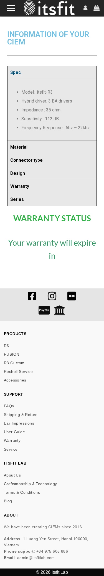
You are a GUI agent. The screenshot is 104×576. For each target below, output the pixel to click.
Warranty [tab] (19, 186)
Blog (8, 501)
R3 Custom (14, 363)
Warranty (12, 440)
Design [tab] (17, 173)
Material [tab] (18, 147)
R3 (6, 345)
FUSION (11, 354)
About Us (12, 475)
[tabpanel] (52, 110)
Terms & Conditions (22, 492)
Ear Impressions (19, 423)
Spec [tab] (15, 72)
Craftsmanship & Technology (30, 484)
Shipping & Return (21, 414)
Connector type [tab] (26, 160)
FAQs (9, 406)
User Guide (14, 432)
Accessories (15, 380)
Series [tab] (17, 199)
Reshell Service (18, 371)
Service (11, 449)
